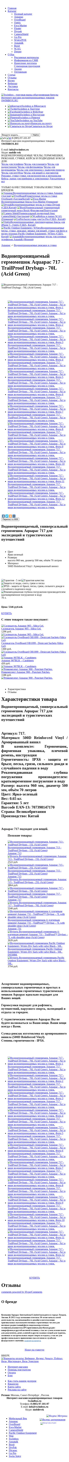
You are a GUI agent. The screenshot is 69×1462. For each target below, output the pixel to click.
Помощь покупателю (19, 1369)
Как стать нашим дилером (22, 1381)
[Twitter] (6, 516)
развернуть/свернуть (32, 1341)
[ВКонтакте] (3, 516)
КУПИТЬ (6, 613)
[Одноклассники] (10, 516)
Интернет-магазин (18, 1366)
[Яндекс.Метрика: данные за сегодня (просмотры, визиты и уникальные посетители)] (56, 1416)
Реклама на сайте (17, 1389)
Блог (10, 1375)
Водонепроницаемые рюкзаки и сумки (35, 245)
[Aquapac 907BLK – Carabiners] (18, 666)
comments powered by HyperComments (21, 1292)
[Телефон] (8, 138)
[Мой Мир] (14, 516)
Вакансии (13, 1383)
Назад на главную (34, 1349)
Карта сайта (14, 1386)
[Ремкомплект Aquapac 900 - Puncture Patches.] (27, 678)
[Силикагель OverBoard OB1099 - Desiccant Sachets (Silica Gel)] (34, 654)
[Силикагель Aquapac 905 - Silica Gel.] (22, 634)
